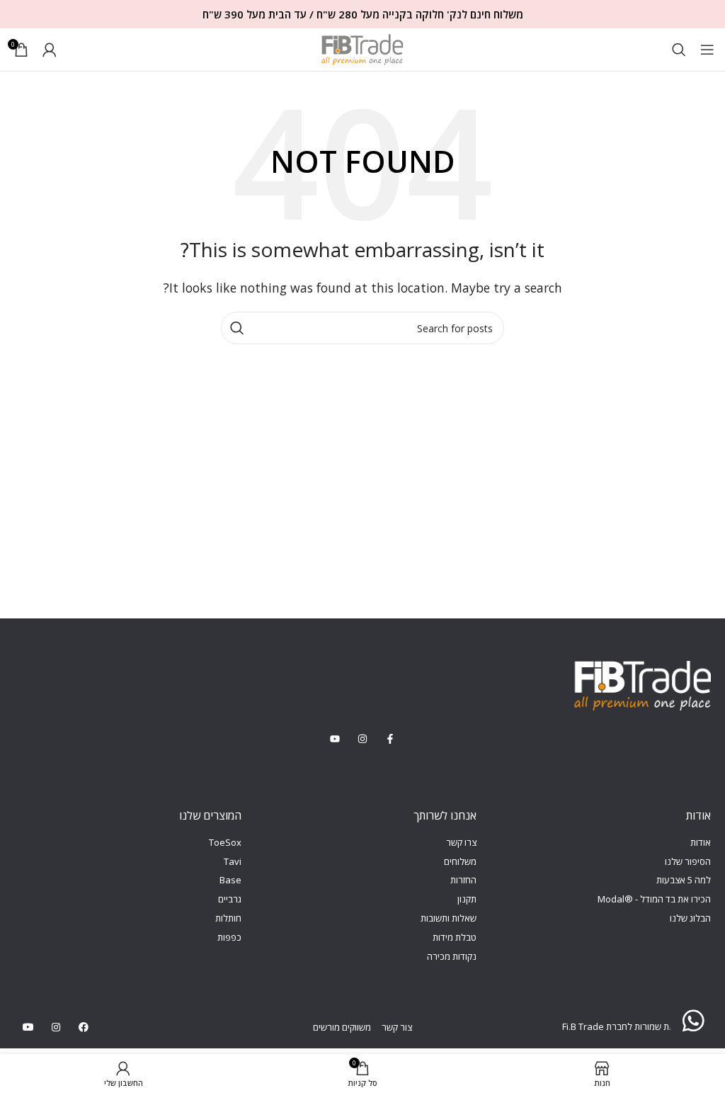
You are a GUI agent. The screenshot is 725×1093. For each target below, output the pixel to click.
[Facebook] (83, 1027)
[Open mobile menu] (707, 49)
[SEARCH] (237, 328)
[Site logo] (362, 48)
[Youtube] (28, 1027)
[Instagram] (55, 1027)
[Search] (679, 49)
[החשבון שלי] (49, 49)
